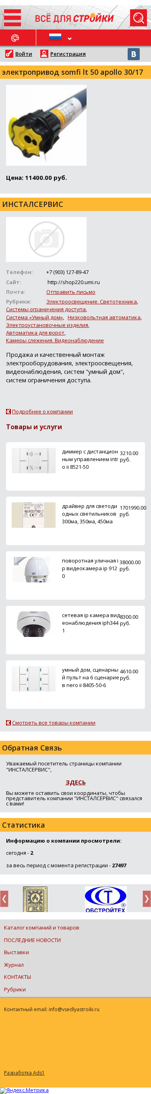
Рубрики (15, 989)
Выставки (16, 952)
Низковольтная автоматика (104, 317)
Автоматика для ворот (35, 332)
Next (144, 898)
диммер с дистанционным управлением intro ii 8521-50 (90, 459)
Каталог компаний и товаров (41, 927)
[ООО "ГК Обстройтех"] (106, 900)
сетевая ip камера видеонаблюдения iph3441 (91, 622)
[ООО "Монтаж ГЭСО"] (35, 900)
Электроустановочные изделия (47, 325)
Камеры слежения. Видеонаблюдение (55, 340)
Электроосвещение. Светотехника (91, 301)
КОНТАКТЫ (17, 976)
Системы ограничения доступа (46, 309)
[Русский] (56, 38)
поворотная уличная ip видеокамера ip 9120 (90, 568)
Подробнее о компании (42, 411)
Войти (23, 53)
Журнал (14, 964)
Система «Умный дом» (34, 317)
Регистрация (68, 53)
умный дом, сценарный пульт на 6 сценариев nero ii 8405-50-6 (90, 677)
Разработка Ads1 (24, 1072)
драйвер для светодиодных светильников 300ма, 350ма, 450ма (89, 513)
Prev (6, 898)
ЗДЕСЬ (76, 782)
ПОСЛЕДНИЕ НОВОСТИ (32, 940)
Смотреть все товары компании (53, 722)
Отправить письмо (70, 291)
